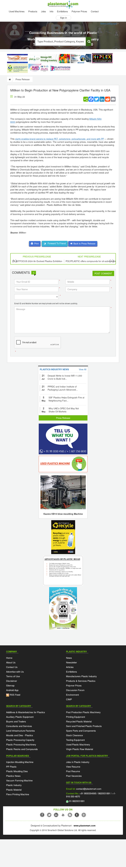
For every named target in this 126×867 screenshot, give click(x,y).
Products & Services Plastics (80, 680)
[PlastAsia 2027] (17, 58)
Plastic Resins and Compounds (22, 749)
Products (32, 11)
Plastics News (13, 775)
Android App (12, 690)
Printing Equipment (75, 716)
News (69, 657)
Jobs (43, 11)
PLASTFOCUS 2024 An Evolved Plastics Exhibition (37, 261)
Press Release (63, 417)
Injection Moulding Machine (19, 762)
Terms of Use (13, 676)
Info (51, 11)
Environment (72, 694)
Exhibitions (62, 11)
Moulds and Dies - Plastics (19, 735)
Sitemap (10, 685)
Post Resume (73, 771)
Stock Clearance (74, 735)
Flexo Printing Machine (17, 794)
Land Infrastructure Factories (20, 730)
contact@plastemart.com (88, 788)
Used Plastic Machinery (78, 744)
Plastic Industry (14, 785)
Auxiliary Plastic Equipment (19, 716)
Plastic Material (14, 789)
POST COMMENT (103, 273)
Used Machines (17, 11)
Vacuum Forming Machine (19, 780)
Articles (70, 667)
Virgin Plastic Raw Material (79, 749)
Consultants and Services (19, 726)
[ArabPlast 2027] (81, 58)
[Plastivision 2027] (60, 68)
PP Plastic (11, 766)
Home (9, 657)
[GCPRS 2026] (17, 68)
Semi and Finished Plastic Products (84, 726)
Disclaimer (11, 680)
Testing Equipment (75, 739)
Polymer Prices (79, 11)
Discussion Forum (75, 690)
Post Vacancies (74, 775)
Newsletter (71, 662)
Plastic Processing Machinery (21, 744)
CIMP (69, 699)
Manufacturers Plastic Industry (81, 676)
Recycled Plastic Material (79, 721)
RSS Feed (14, 694)
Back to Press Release (83, 243)
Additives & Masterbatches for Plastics (25, 712)
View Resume (73, 766)
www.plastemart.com (84, 825)
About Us (11, 662)
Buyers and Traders (16, 721)
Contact (95, 11)
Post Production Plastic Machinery (83, 712)
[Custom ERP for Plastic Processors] (49, 58)
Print (36, 243)
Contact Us (12, 667)
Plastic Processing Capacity (20, 739)
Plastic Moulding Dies (17, 771)
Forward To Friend (56, 243)
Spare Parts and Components (81, 730)
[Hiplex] (102, 58)
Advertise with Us (15, 671)
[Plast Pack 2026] (38, 68)
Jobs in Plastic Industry (77, 762)
